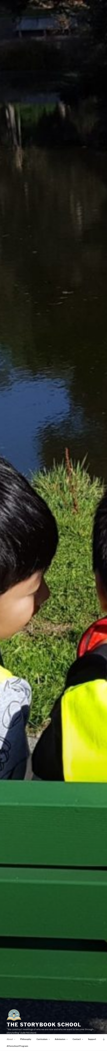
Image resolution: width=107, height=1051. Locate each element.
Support (92, 1039)
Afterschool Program (17, 1046)
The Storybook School (44, 1025)
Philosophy (25, 1039)
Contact (77, 1039)
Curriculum (42, 1039)
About (10, 1039)
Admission (60, 1039)
